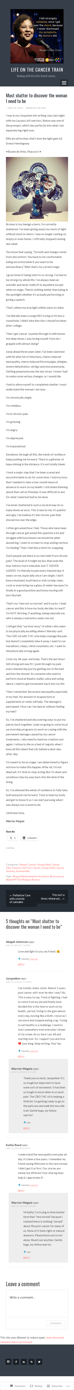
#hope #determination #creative (31, 876)
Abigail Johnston (17, 941)
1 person (33, 959)
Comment (55, 1323)
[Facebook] (16, 1361)
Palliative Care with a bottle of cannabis (20, 899)
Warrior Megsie (36, 108)
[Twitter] (39, 1361)
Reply (21, 964)
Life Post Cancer (31, 867)
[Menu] (64, 82)
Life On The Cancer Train (37, 69)
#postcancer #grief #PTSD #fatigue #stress (35, 878)
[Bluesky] (32, 1361)
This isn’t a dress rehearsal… (52, 896)
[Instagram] (9, 1361)
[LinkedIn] (24, 1361)
